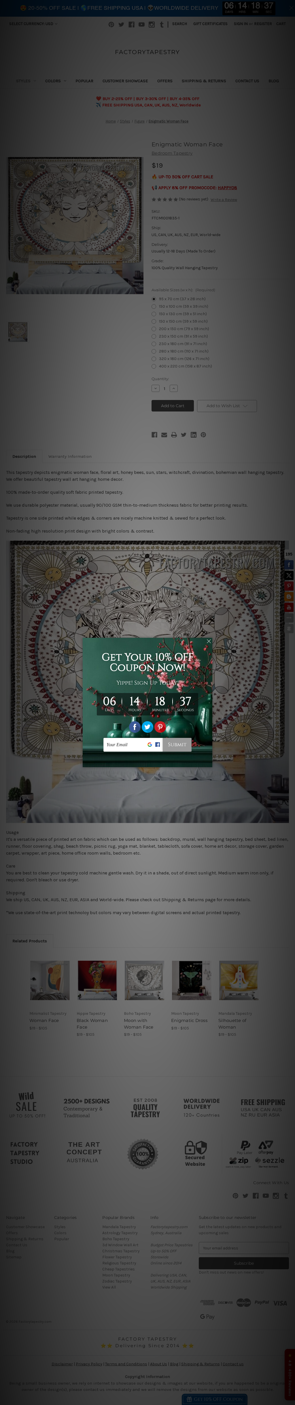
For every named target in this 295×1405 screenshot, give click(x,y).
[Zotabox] (208, 762)
